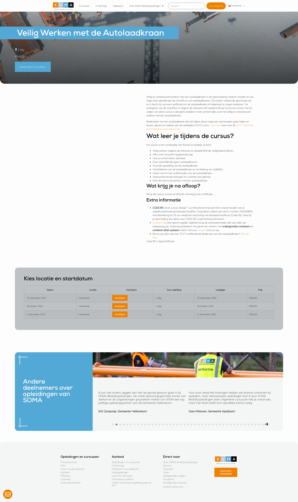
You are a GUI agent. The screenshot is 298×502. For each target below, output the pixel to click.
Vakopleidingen (120, 472)
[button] (267, 424)
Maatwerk (118, 6)
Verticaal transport (71, 482)
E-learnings (101, 6)
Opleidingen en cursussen (126, 462)
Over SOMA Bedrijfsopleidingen (144, 6)
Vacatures (168, 479)
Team (166, 472)
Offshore (65, 475)
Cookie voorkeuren (173, 486)
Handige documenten (175, 482)
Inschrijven (120, 298)
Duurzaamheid (69, 462)
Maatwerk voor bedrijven (125, 468)
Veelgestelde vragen (174, 475)
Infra (63, 465)
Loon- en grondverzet (72, 468)
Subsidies (168, 468)
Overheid (65, 479)
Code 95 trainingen (122, 475)
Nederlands (236, 5)
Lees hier (215, 125)
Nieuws (167, 465)
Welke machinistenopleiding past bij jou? (131, 484)
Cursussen (84, 6)
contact (202, 230)
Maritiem (65, 472)
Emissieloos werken (123, 479)
